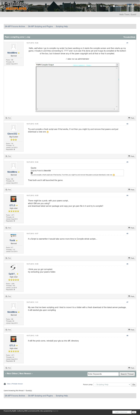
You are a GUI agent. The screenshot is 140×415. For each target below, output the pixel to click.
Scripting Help (62, 26)
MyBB (14, 411)
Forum (93, 6)
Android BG (35, 411)
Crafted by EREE (22, 411)
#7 (127, 302)
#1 (127, 43)
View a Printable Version (15, 384)
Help (132, 6)
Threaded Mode (129, 37)
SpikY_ (12, 273)
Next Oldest (12, 373)
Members (119, 6)
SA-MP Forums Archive (15, 26)
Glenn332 (12, 133)
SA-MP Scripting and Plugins (40, 26)
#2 (127, 124)
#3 (127, 162)
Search (105, 6)
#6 (127, 264)
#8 (127, 335)
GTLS (12, 205)
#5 (127, 233)
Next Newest (25, 373)
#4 (127, 195)
